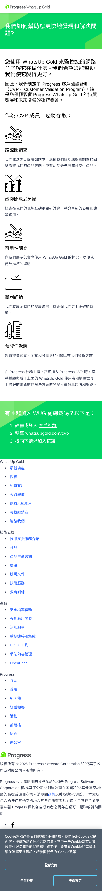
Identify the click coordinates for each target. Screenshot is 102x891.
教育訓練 (17, 592)
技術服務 (17, 583)
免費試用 (17, 486)
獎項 (13, 690)
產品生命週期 (21, 557)
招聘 (13, 734)
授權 (13, 477)
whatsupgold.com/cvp (47, 433)
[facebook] (13, 827)
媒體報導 (17, 707)
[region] (51, 860)
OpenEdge (18, 663)
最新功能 (17, 468)
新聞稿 (15, 699)
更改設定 (75, 880)
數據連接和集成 (23, 637)
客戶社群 (48, 425)
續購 (13, 566)
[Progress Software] (16, 758)
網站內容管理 (21, 654)
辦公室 (15, 743)
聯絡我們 (17, 521)
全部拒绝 (26, 880)
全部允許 (51, 865)
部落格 (15, 725)
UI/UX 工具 (19, 645)
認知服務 (17, 628)
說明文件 (17, 574)
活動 (13, 716)
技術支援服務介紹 (24, 539)
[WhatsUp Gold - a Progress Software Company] (51, 6)
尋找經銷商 (19, 513)
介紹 (13, 681)
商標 (51, 795)
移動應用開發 (21, 619)
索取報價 (17, 495)
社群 (13, 548)
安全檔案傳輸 (21, 610)
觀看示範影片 (21, 504)
